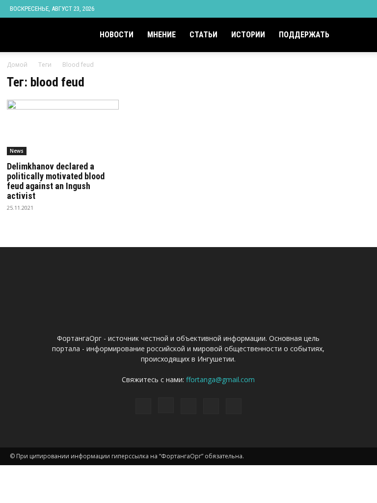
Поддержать (304, 34)
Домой (17, 64)
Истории (248, 34)
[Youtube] (359, 9)
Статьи (203, 34)
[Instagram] (311, 9)
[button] (355, 35)
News (17, 150)
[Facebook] (295, 9)
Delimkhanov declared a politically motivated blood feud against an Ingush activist (56, 181)
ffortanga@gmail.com (220, 379)
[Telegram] (327, 9)
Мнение (161, 34)
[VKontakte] (343, 9)
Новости (117, 34)
